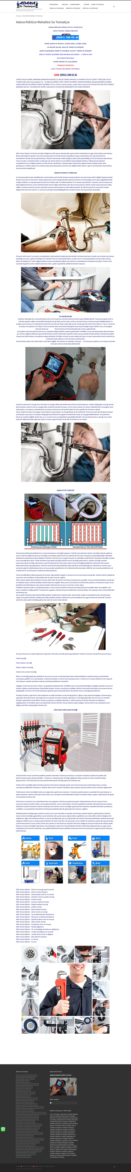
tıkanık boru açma (23, 1148)
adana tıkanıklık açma (24, 1113)
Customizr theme (37, 1169)
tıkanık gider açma (37, 1148)
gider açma (34, 1116)
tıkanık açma (34, 1142)
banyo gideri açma (39, 1113)
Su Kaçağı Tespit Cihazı (24, 1136)
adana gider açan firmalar (25, 1078)
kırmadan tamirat (22, 1125)
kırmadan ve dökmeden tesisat (27, 1130)
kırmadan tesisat (35, 1125)
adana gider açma (23, 1081)
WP (22, 1169)
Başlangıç (18, 16)
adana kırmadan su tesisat (25, 1093)
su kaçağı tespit (37, 1133)
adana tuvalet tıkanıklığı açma (26, 1104)
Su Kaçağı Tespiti (22, 1139)
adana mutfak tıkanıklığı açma (26, 1098)
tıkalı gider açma (22, 1142)
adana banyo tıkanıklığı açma (26, 1075)
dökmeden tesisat (22, 1116)
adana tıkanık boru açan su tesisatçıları (30, 1107)
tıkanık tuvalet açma (23, 1156)
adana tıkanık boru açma (25, 1110)
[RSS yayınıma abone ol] (114, 1167)
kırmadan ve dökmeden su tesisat (28, 1127)
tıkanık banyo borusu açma (25, 1145)
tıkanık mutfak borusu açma (26, 1153)
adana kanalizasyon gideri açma (27, 1084)
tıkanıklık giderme (35, 1150)
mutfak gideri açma (23, 1133)
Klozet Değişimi (22, 1119)
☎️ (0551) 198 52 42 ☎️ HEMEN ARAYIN (32, 1166)
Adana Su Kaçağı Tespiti (25, 1101)
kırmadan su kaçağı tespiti (25, 1122)
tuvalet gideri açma (37, 1139)
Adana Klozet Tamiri (23, 1090)
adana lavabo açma (23, 1096)
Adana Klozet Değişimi (24, 1087)
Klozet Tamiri (33, 1119)
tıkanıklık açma (22, 1150)
